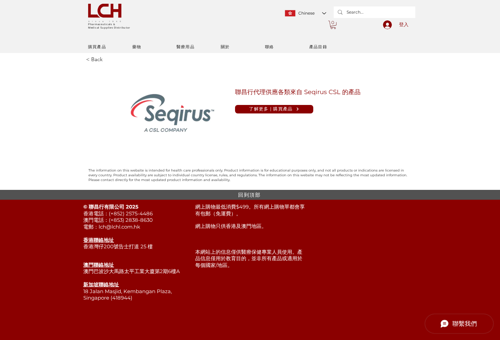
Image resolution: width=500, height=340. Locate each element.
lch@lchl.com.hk (119, 226)
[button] (333, 25)
